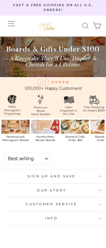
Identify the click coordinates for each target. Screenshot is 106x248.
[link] (15, 130)
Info (51, 218)
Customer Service (51, 204)
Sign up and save (51, 176)
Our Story (51, 190)
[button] (85, 25)
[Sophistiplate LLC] (46, 26)
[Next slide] (102, 130)
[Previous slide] (3, 130)
